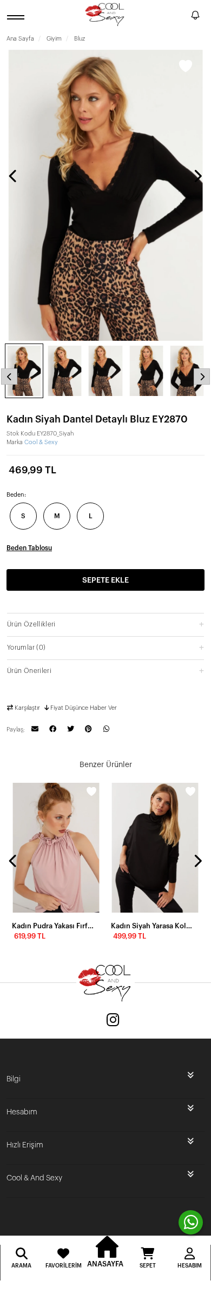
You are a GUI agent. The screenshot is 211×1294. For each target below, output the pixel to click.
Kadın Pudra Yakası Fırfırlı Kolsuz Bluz (53, 925)
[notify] (195, 17)
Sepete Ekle (105, 580)
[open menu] (17, 17)
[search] (180, 17)
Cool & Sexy (41, 442)
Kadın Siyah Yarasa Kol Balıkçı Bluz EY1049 (152, 925)
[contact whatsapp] (191, 1222)
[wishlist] (91, 791)
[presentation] (13, 176)
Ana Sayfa (20, 39)
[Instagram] (113, 1021)
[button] (105, 624)
